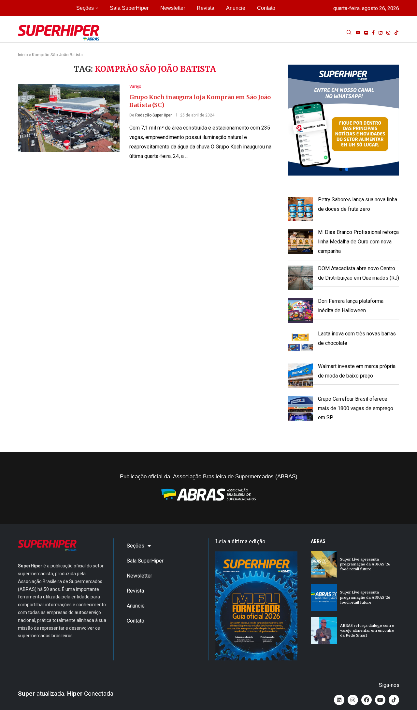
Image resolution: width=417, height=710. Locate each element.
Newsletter (172, 8)
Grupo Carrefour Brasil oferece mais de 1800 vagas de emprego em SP (355, 408)
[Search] (349, 32)
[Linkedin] (380, 32)
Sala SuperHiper (129, 8)
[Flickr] (366, 32)
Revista (205, 8)
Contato (266, 8)
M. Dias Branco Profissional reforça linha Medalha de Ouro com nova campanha (358, 241)
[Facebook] (373, 32)
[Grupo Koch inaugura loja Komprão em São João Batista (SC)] (69, 118)
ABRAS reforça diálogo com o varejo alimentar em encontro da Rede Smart (367, 630)
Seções (85, 8)
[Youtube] (358, 32)
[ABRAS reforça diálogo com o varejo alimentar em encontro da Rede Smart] (324, 630)
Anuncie (235, 8)
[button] (343, 120)
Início (23, 54)
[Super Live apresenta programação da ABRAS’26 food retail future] (324, 564)
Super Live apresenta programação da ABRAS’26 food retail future (365, 564)
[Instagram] (388, 32)
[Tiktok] (396, 32)
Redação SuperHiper (153, 115)
